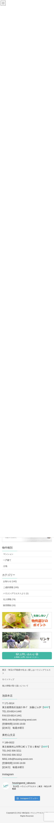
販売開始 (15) (9, 605)
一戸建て (7, 560)
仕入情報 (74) (9, 599)
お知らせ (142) (10, 581)
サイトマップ (8, 679)
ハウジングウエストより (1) (16, 593)
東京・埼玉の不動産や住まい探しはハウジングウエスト (26, 671)
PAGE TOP (49, 795)
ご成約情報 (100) (11, 587)
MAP (46, 707)
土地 (5, 566)
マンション (8, 554)
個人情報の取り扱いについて (15, 686)
